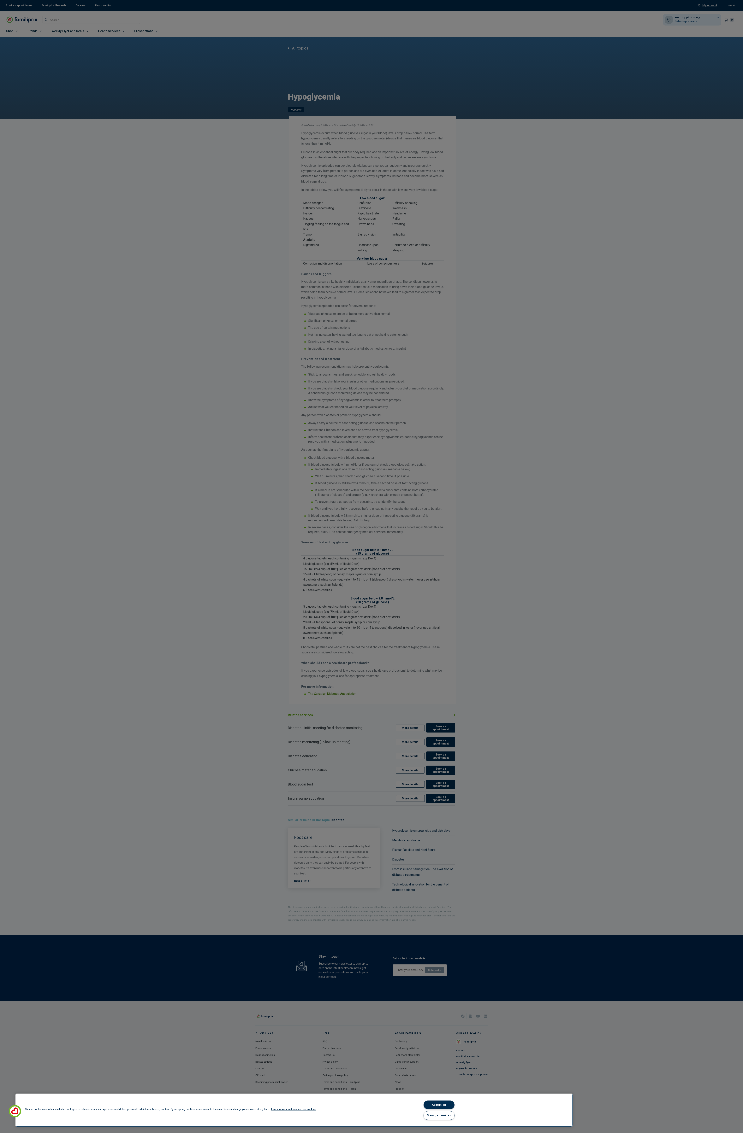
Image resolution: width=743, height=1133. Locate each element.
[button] (15, 1111)
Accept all (439, 1105)
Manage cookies (439, 1115)
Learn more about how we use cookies (293, 1109)
